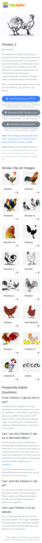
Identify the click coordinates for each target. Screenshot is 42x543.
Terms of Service (34, 537)
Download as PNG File (21, 113)
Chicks (28, 376)
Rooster (8, 189)
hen (21, 139)
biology (17, 136)
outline (33, 139)
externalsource (13, 139)
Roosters (8, 215)
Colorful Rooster (12, 376)
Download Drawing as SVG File (22, 99)
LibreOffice (6, 464)
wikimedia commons (16, 142)
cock (4, 139)
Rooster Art (10, 242)
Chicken (8, 322)
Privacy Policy (22, 537)
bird (22, 136)
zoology (29, 142)
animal (10, 136)
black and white (31, 136)
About (8, 537)
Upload (14, 537)
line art (26, 139)
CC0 (17, 147)
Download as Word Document (22, 124)
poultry (4, 142)
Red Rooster (31, 322)
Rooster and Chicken (14, 269)
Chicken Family (32, 349)
